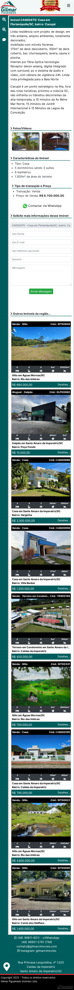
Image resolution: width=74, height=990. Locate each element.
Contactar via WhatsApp (45, 206)
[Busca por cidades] (4, 19)
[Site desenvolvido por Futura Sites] (65, 987)
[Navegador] (69, 5)
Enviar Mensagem (41, 291)
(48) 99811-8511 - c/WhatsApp (38, 937)
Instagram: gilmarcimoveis (38, 950)
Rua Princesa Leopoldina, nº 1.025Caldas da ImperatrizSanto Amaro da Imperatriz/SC (41, 967)
